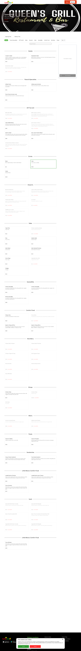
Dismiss (35, 646)
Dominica (29, 649)
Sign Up (72, 2)
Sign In (67, 2)
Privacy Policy (64, 637)
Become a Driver (48, 637)
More (63, 40)
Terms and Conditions (66, 638)
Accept (23, 646)
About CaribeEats (65, 640)
